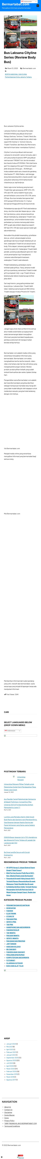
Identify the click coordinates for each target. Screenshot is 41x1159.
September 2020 (12, 1058)
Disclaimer (8, 1112)
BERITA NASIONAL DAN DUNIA (16, 74)
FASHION (9, 911)
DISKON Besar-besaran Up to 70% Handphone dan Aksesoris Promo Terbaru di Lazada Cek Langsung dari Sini (20, 840)
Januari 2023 (11, 1044)
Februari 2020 (11, 1071)
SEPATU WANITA (12, 938)
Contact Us (8, 1110)
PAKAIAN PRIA (11, 919)
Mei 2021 (9, 1047)
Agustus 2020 (11, 1060)
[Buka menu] (38, 5)
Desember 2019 (12, 1074)
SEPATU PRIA (11, 922)
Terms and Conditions (12, 1126)
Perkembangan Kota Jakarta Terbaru (18, 77)
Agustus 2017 (11, 1080)
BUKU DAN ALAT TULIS (14, 966)
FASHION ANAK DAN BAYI (15, 952)
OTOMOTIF (10, 916)
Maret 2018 (10, 1077)
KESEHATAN (11, 908)
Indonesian (11, 731)
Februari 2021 (11, 1052)
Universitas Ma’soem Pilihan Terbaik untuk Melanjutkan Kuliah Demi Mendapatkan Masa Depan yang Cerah (20, 787)
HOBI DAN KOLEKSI (13, 947)
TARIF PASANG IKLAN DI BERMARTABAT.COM (20, 1123)
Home (6, 1118)
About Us (7, 1107)
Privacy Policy (9, 1121)
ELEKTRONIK (11, 913)
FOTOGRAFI (10, 960)
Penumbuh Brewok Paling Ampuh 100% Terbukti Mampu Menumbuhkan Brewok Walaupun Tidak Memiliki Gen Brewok (20, 881)
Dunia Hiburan (9, 1115)
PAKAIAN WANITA (12, 936)
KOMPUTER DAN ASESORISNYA (17, 957)
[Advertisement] (20, 102)
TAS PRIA (9, 924)
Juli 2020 (9, 1063)
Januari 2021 (11, 1055)
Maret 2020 (10, 1069)
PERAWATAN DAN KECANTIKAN (18, 905)
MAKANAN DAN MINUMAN (15, 941)
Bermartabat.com (15, 4)
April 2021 (9, 1049)
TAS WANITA (10, 933)
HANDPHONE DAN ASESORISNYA (18, 927)
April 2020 (10, 1066)
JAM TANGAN (11, 944)
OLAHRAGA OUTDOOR (14, 963)
